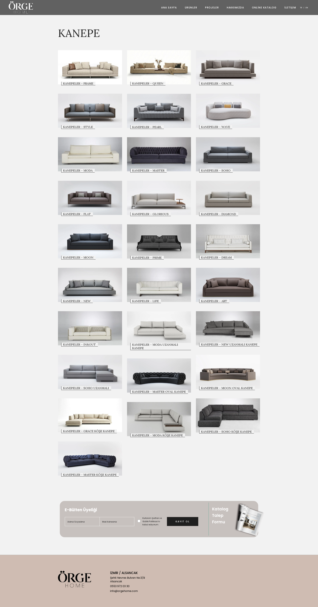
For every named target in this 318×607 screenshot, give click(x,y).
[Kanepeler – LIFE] (159, 285)
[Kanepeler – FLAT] (90, 198)
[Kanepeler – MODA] (90, 154)
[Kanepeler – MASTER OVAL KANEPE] (159, 375)
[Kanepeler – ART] (228, 285)
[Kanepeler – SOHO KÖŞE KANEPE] (228, 415)
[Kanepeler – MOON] (90, 241)
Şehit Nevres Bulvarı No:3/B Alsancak (127, 579)
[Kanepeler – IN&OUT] (90, 328)
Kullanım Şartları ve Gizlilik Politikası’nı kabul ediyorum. (152, 521)
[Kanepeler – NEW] (90, 285)
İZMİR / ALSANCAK (124, 573)
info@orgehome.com (124, 591)
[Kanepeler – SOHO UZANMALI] (90, 372)
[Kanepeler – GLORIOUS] (159, 198)
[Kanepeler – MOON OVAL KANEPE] (228, 372)
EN (307, 7)
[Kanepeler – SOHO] (228, 154)
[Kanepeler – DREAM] (228, 241)
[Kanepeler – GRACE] (228, 67)
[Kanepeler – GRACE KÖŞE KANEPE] (90, 415)
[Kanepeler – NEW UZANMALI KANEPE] (228, 328)
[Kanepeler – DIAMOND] (228, 198)
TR (301, 7)
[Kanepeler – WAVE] (228, 111)
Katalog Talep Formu (220, 515)
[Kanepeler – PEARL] (159, 111)
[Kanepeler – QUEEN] (159, 67)
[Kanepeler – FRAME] (90, 67)
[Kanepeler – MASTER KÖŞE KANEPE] (90, 458)
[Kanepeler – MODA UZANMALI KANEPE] (159, 328)
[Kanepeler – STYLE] (90, 111)
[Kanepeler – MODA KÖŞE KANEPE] (159, 419)
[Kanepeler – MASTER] (159, 154)
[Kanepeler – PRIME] (159, 241)
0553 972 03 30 (120, 586)
